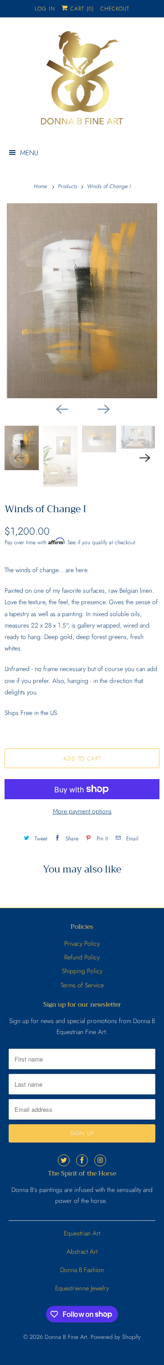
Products (68, 186)
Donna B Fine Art (66, 1336)
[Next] (103, 408)
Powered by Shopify (116, 1336)
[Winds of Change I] (82, 300)
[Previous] (61, 408)
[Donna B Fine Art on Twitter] (64, 1160)
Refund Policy (82, 957)
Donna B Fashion (82, 1269)
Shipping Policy (82, 970)
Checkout (114, 9)
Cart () (81, 9)
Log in (45, 9)
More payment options (82, 811)
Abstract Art (82, 1251)
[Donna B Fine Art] (82, 81)
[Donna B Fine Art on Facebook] (82, 1160)
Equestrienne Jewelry (82, 1288)
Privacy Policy (82, 943)
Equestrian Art (82, 1233)
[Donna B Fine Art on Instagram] (100, 1160)
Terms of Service (82, 985)
